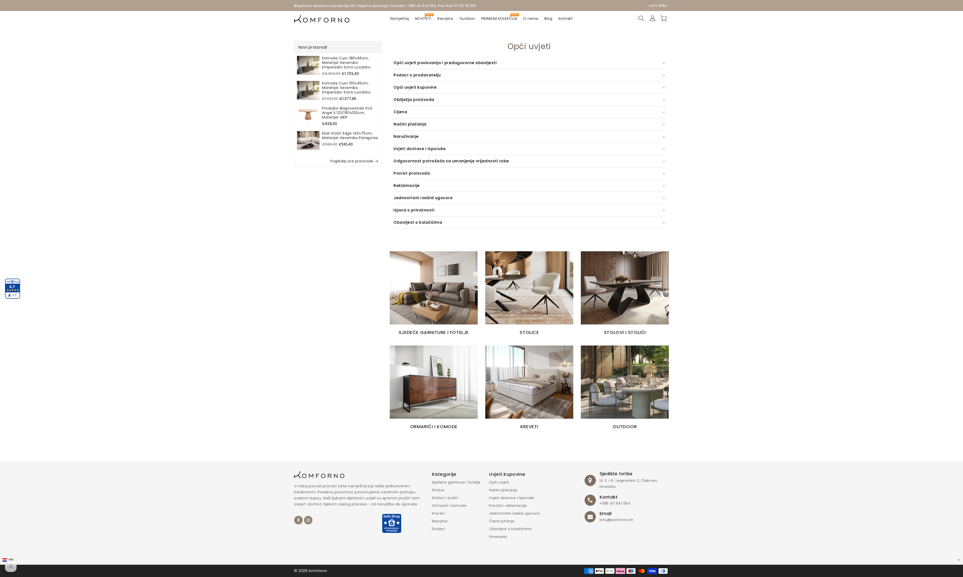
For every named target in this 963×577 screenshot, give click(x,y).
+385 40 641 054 (615, 503)
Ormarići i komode (449, 505)
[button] (481, 559)
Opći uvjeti (499, 482)
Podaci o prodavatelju (417, 75)
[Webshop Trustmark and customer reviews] (392, 525)
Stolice (438, 490)
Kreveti (438, 513)
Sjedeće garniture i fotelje (456, 482)
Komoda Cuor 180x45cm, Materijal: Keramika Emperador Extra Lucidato (346, 62)
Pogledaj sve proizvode (352, 161)
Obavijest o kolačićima (417, 222)
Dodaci (438, 528)
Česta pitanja (501, 521)
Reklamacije (406, 185)
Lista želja (658, 5)
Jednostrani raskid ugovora (422, 197)
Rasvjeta (440, 521)
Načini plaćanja (410, 124)
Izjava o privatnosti (413, 210)
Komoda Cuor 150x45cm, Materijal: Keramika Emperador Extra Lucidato (346, 87)
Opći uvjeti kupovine (415, 87)
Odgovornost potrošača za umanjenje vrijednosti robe (451, 161)
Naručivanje (406, 136)
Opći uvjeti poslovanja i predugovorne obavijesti (445, 62)
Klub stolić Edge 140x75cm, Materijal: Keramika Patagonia (350, 135)
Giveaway (498, 536)
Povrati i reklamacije (508, 505)
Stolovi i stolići (445, 497)
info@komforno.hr (616, 519)
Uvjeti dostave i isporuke (419, 148)
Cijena (400, 111)
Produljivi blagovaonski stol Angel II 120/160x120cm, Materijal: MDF (347, 113)
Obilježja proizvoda (413, 99)
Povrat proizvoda (411, 173)
